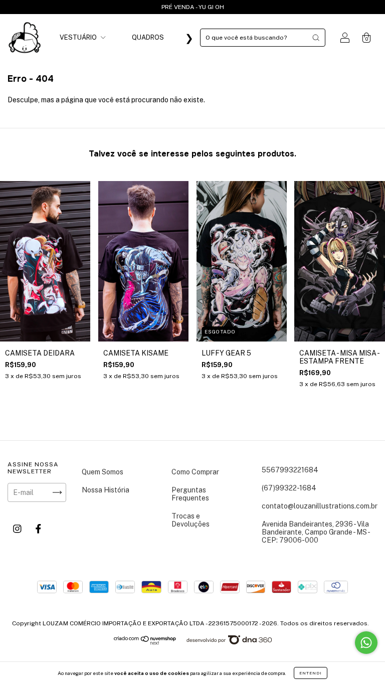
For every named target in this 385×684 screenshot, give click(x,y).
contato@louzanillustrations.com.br (319, 506)
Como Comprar (195, 472)
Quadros (148, 37)
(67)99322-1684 (289, 488)
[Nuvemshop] (145, 642)
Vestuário (79, 37)
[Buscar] (315, 37)
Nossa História (105, 490)
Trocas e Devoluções (190, 520)
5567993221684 (290, 470)
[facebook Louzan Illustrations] (38, 529)
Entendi (310, 672)
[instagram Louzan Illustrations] (18, 529)
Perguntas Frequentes (190, 494)
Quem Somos (102, 472)
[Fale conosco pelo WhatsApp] (366, 642)
